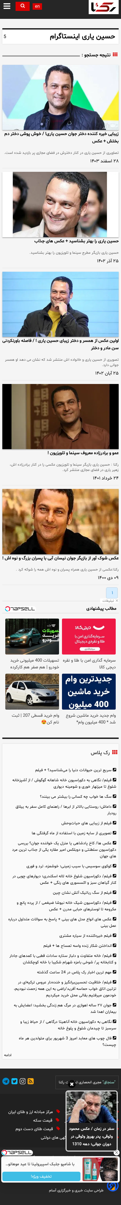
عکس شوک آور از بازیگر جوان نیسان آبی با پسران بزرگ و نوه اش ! (60, 558)
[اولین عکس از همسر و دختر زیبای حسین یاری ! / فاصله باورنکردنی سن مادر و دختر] (60, 304)
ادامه (7, 1055)
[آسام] (112, 1190)
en (37, 7)
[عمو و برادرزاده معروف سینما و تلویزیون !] (60, 416)
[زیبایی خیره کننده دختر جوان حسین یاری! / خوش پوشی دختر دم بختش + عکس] (60, 97)
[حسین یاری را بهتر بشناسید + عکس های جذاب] (60, 204)
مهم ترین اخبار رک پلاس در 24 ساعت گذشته (74, 972)
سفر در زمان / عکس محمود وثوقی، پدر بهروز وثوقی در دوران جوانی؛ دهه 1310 (91, 1136)
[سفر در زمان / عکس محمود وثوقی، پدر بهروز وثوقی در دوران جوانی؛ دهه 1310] (92, 1107)
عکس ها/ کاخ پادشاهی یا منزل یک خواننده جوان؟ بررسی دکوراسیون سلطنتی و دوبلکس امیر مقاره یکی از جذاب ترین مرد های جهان (64, 849)
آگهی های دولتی (55, 1137)
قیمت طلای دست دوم (35, 1129)
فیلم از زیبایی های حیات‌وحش (86, 823)
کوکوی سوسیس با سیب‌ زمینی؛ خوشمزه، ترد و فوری (69, 866)
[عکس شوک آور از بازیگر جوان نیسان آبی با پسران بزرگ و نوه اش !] (60, 521)
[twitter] (13, 1082)
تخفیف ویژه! (41, 1176)
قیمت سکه (43, 1120)
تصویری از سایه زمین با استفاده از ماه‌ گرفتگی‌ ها (72, 833)
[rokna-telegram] (5, 1082)
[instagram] (22, 1082)
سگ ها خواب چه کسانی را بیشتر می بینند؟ (76, 797)
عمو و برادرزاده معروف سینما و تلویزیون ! (83, 453)
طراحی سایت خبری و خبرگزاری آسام (76, 1190)
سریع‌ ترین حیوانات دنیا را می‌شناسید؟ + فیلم (73, 770)
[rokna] (104, 7)
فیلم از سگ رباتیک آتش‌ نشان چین (82, 893)
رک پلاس (100, 753)
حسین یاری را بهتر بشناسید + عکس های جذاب (76, 241)
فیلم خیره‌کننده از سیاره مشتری (85, 936)
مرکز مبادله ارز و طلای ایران (31, 1112)
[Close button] (117, 1152)
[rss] (30, 1082)
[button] (7, 6)
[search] (23, 6)
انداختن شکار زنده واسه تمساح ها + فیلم (77, 946)
